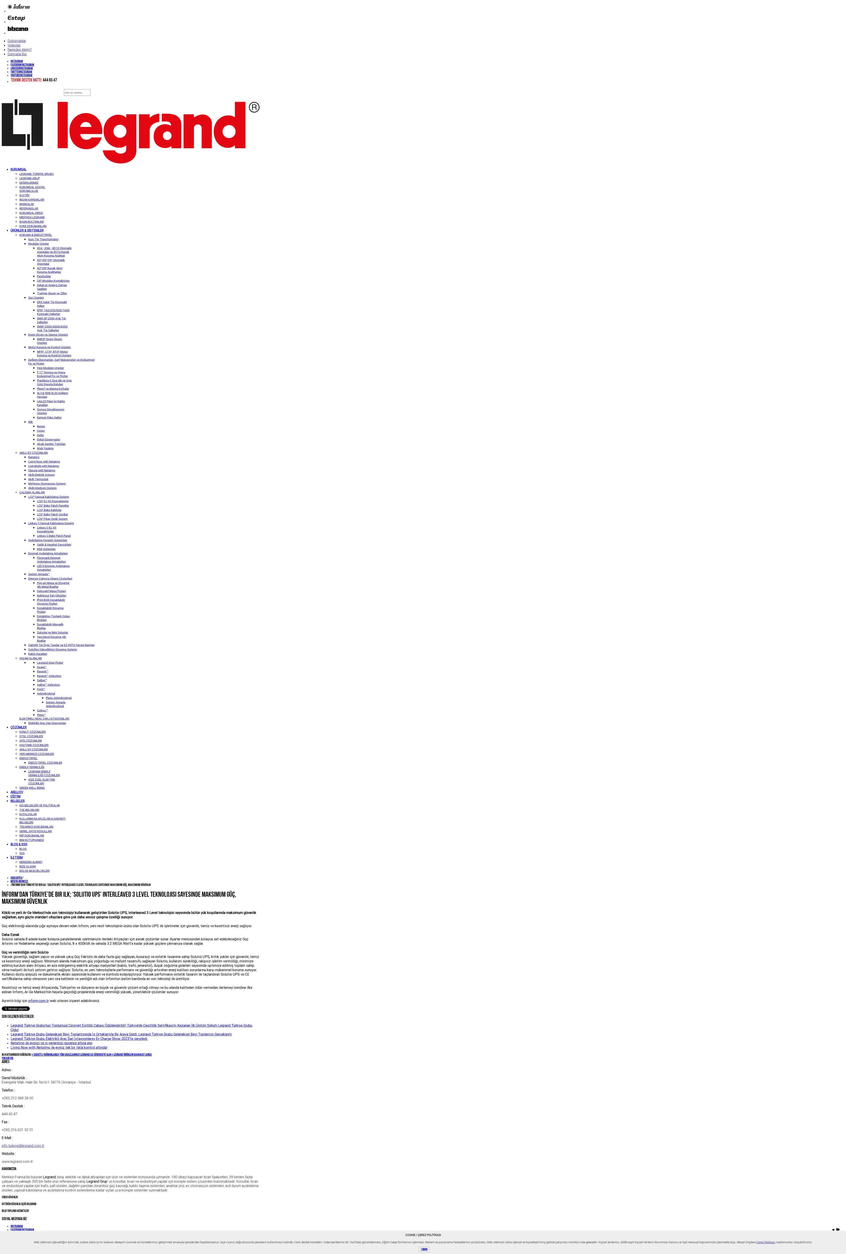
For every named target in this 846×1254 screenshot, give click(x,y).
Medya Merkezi (19, 881)
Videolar (14, 45)
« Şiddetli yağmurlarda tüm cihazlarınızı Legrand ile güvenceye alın (72, 1055)
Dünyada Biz (17, 54)
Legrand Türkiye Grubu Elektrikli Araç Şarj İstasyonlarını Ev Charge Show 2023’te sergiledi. (79, 1038)
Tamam (424, 1249)
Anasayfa (16, 878)
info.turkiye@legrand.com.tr (23, 1145)
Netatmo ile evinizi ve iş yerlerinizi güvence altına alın (51, 1043)
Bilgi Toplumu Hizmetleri (15, 1211)
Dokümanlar (17, 41)
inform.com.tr (38, 1000)
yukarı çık (7, 1058)
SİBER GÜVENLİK (10, 1197)
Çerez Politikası (765, 1242)
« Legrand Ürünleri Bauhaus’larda (132, 1055)
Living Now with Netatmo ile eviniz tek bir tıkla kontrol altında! (59, 1047)
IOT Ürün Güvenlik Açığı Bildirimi (19, 1204)
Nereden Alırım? (20, 49)
